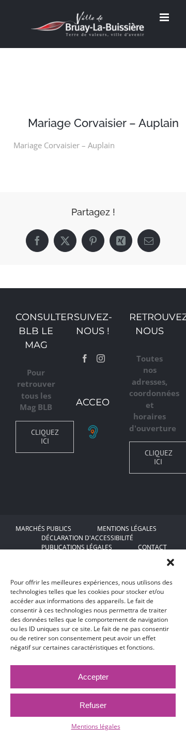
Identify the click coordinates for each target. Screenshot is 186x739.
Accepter (93, 676)
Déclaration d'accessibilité (87, 537)
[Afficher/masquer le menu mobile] (165, 17)
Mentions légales (95, 726)
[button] (170, 562)
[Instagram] (101, 358)
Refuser (93, 705)
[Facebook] (85, 358)
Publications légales (76, 547)
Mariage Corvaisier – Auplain (64, 145)
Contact (152, 547)
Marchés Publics (43, 528)
